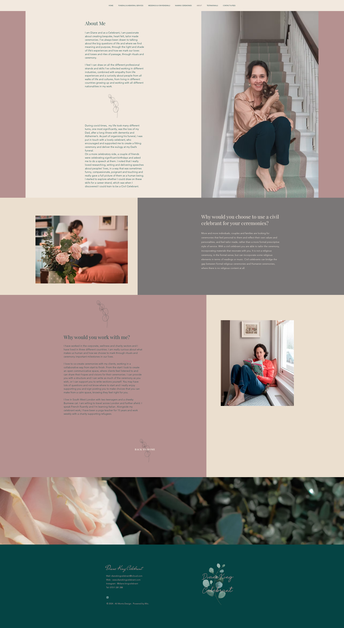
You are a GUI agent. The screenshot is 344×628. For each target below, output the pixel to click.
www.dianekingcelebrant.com (126, 579)
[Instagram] (107, 597)
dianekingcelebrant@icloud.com (126, 576)
